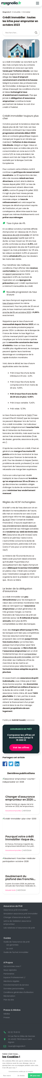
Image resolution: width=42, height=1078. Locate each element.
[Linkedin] (18, 763)
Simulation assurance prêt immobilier (21, 913)
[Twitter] (12, 763)
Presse (7, 1017)
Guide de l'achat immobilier (16, 952)
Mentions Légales (11, 981)
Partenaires (9, 973)
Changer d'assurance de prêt (17, 917)
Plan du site (9, 999)
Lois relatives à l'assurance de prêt (19, 927)
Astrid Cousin (19, 720)
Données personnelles (14, 988)
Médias (7, 1013)
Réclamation (9, 996)
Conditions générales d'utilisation (18, 992)
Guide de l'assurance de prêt (17, 941)
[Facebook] (6, 763)
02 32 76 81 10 (14, 1032)
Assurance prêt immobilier (16, 910)
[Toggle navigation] (37, 3)
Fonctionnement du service (16, 985)
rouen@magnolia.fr (17, 1046)
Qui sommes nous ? (12, 966)
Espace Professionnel (13, 977)
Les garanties (12, 944)
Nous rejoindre (10, 970)
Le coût (9, 948)
